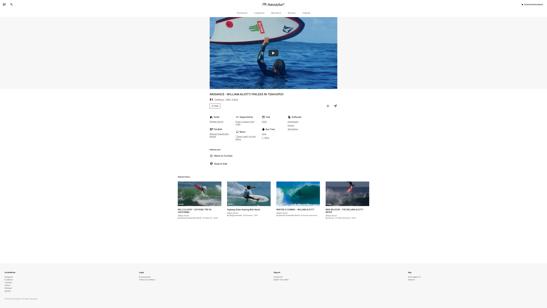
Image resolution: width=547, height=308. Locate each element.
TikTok (7, 285)
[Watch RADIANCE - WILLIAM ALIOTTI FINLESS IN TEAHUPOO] (273, 53)
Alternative (276, 13)
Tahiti (228, 99)
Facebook (9, 280)
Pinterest (8, 288)
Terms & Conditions (147, 280)
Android (411, 280)
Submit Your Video (281, 280)
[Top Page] (273, 5)
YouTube (8, 282)
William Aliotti (216, 121)
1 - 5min (265, 137)
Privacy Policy (144, 277)
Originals (306, 13)
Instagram (9, 277)
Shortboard (242, 13)
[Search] (12, 5)
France (235, 99)
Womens (292, 13)
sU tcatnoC (278, 277)
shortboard (293, 121)
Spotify (8, 291)
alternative (293, 129)
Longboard (259, 13)
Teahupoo (219, 99)
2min (264, 134)
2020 (264, 121)
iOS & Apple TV (414, 277)
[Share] (335, 106)
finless (291, 125)
